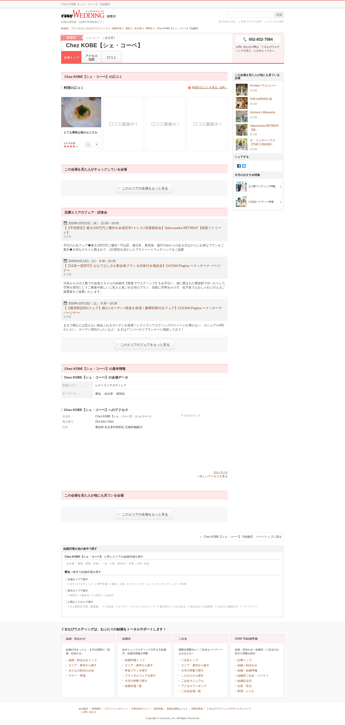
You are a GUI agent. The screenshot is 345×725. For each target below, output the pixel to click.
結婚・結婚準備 (247, 670)
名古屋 (109, 37)
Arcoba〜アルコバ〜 (263, 85)
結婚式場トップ (135, 660)
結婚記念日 (245, 680)
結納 (240, 665)
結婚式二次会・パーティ (253, 675)
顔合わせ (251, 665)
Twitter (244, 166)
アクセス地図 (91, 57)
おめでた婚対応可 (227, 606)
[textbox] (250, 15)
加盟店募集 (197, 708)
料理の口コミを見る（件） (210, 87)
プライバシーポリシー (116, 708)
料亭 (183, 584)
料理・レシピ (246, 691)
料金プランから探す (251, 21)
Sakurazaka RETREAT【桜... (264, 127)
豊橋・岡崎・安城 (88, 563)
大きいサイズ (221, 472)
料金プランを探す (136, 670)
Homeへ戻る (229, 21)
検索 (279, 14)
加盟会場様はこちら (177, 708)
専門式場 (102, 584)
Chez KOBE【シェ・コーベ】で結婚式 (243, 536)
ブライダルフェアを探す (140, 675)
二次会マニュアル (192, 680)
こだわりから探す (192, 675)
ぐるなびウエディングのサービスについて (229, 708)
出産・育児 (245, 686)
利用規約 (96, 708)
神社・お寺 (118, 584)
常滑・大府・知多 (139, 563)
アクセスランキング (194, 686)
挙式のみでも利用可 (201, 606)
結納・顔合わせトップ (83, 660)
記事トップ (245, 660)
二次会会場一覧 (191, 691)
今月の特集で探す (136, 680)
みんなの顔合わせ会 (81, 670)
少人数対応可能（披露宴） (85, 606)
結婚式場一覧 (133, 686)
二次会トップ (189, 660)
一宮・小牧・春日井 (113, 563)
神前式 (73, 595)
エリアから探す (276, 21)
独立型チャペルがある (173, 606)
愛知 (98, 393)
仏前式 (109, 595)
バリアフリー (250, 606)
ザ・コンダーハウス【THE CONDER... (262, 142)
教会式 (85, 595)
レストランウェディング (163, 584)
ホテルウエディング (81, 584)
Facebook (239, 166)
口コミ (111, 57)
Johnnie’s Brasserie (262, 112)
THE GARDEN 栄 (261, 99)
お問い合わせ (89, 712)
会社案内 (83, 708)
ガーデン (123, 606)
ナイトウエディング (144, 606)
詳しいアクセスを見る (213, 476)
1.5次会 (109, 606)
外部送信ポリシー (140, 708)
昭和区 (120, 393)
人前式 (97, 595)
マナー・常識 (77, 675)
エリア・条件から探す (83, 665)
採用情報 (158, 708)
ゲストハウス (136, 584)
